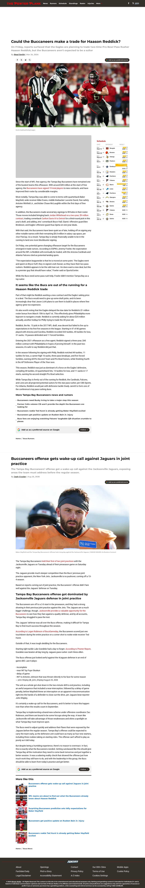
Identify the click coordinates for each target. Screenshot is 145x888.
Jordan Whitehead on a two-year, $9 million (68, 215)
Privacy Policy (77, 871)
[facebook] (128, 3)
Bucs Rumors (28, 439)
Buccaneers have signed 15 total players (45, 188)
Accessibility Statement (51, 875)
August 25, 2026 (51, 680)
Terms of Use (99, 871)
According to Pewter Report (78, 649)
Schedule (63, 3)
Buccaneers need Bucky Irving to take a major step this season (47, 400)
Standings (73, 3)
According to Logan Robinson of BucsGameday (37, 631)
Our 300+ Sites (99, 867)
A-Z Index (75, 875)
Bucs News (27, 849)
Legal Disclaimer (23, 875)
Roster (82, 3)
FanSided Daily (22, 871)
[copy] (29, 60)
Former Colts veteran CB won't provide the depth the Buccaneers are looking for (50, 405)
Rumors (53, 3)
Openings (44, 867)
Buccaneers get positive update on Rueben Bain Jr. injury (45, 415)
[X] (133, 3)
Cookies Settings (100, 875)
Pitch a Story (46, 871)
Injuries (91, 3)
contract (19, 218)
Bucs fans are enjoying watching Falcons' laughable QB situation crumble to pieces (54, 420)
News (45, 3)
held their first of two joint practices (58, 561)
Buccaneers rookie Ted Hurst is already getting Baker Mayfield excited (51, 411)
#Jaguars (63, 657)
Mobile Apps (122, 867)
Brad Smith (19, 54)
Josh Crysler (20, 477)
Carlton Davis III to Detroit (53, 218)
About (18, 867)
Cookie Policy (123, 871)
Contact (74, 867)
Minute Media (16, 881)
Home (18, 439)
